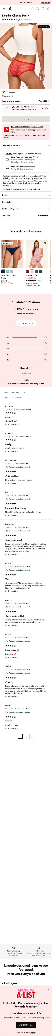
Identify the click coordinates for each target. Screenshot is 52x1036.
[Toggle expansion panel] (48, 145)
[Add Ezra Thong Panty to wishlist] (20, 243)
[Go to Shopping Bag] (48, 8)
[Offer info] (11, 96)
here (38, 189)
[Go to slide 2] (24, 86)
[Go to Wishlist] (43, 8)
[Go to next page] (37, 736)
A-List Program (9, 983)
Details (45, 108)
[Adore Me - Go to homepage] (10, 8)
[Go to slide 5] (28, 86)
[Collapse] (49, 989)
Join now (8, 153)
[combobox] (15, 392)
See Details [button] (45, 2)
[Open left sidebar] (3, 8)
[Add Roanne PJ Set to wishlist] (44, 243)
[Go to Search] (32, 8)
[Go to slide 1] (23, 86)
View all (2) (43, 101)
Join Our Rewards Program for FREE (27, 126)
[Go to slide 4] (27, 86)
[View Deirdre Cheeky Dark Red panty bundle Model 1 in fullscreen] (26, 56)
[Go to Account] (37, 8)
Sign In (33, 1032)
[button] (16, 20)
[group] (26, 56)
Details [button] (6, 138)
